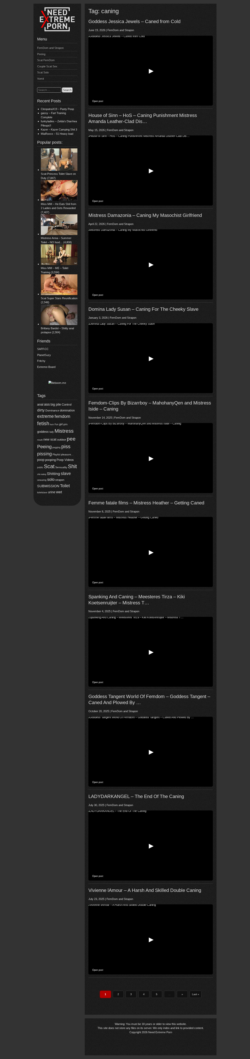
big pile (56, 404)
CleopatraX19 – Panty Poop (57, 109)
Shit (72, 466)
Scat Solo (43, 72)
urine (51, 492)
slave (66, 473)
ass (47, 404)
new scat (49, 439)
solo (51, 479)
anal (40, 404)
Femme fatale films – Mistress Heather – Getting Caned (146, 503)
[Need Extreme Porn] (57, 30)
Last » (195, 994)
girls (65, 424)
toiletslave (42, 492)
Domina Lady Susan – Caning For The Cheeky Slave (143, 309)
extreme (45, 416)
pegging (56, 447)
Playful (56, 454)
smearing (41, 480)
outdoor (61, 439)
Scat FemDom (46, 60)
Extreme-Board (46, 366)
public (40, 467)
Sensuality (61, 467)
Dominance (52, 410)
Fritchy (41, 360)
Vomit (40, 78)
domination (67, 410)
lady (51, 431)
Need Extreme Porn (160, 1032)
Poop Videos (65, 460)
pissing (44, 453)
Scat (49, 466)
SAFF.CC (42, 348)
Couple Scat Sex (47, 66)
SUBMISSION (48, 486)
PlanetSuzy (44, 355)
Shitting (53, 473)
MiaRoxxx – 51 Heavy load (57, 133)
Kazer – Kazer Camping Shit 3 (59, 129)
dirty (41, 410)
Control (67, 404)
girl (61, 424)
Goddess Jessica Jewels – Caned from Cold (134, 21)
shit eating (41, 474)
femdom (62, 416)
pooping (50, 460)
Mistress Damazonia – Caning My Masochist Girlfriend (145, 215)
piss (65, 446)
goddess (43, 431)
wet (59, 492)
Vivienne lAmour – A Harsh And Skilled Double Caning (144, 890)
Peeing (41, 54)
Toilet (65, 485)
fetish (43, 423)
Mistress (64, 431)
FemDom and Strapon (50, 47)
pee (71, 439)
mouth (40, 440)
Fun (56, 424)
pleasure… (67, 454)
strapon (59, 479)
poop (40, 460)
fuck (52, 424)
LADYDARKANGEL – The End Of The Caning (136, 796)
